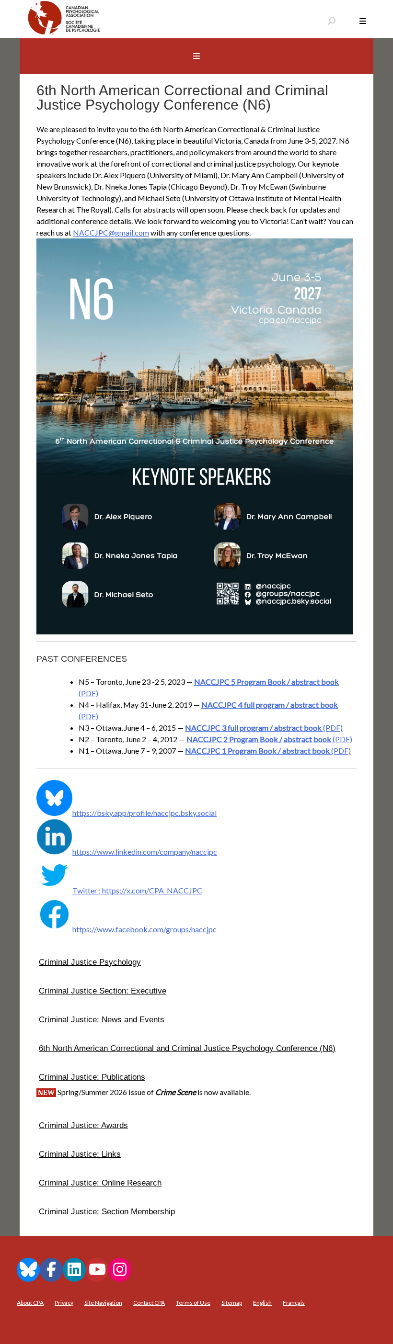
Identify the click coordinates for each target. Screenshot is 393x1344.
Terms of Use (193, 1302)
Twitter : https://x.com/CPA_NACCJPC (137, 890)
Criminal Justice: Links (80, 1154)
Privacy (64, 1302)
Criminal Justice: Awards (83, 1125)
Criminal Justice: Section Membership (107, 1211)
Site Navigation (103, 1302)
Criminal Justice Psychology (90, 962)
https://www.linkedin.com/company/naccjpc (144, 851)
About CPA (30, 1302)
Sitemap (231, 1302)
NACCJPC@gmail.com (111, 232)
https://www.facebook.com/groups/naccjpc (144, 929)
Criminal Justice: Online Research (100, 1182)
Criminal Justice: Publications (92, 1077)
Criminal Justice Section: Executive (102, 990)
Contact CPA (149, 1302)
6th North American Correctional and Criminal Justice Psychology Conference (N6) (187, 1048)
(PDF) (264, 727)
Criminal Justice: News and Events (101, 1019)
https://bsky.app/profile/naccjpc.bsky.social (144, 812)
